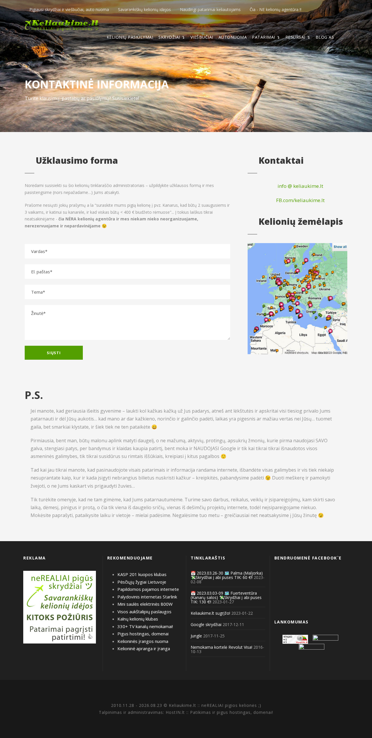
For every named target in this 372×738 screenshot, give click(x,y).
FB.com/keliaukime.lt (300, 200)
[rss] (345, 9)
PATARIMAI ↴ (266, 37)
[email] (327, 9)
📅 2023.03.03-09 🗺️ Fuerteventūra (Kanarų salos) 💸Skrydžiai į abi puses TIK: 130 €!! (226, 597)
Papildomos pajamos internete (148, 589)
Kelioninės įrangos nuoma (142, 641)
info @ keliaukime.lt (299, 186)
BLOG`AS (325, 37)
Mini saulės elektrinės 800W (145, 604)
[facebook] (336, 9)
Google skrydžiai (206, 624)
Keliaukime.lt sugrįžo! (210, 613)
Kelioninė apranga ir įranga (143, 648)
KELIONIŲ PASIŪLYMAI (130, 37)
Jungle (196, 636)
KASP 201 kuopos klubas (142, 574)
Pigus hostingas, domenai (143, 634)
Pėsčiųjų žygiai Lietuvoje (141, 582)
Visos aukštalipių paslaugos (144, 611)
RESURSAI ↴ (297, 37)
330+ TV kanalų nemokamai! (145, 626)
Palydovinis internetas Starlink (147, 597)
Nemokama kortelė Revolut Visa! (221, 647)
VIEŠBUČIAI (201, 37)
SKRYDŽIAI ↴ (171, 37)
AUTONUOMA (233, 37)
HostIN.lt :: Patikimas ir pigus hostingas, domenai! (219, 712)
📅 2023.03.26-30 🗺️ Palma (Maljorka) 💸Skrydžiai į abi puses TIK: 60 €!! (227, 575)
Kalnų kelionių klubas (137, 619)
